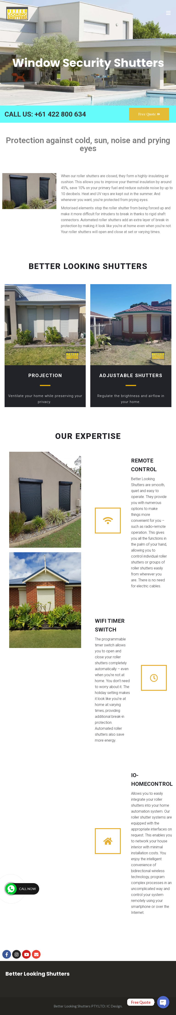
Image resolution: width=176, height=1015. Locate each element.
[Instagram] (16, 954)
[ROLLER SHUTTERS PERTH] (17, 13)
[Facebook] (6, 954)
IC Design (114, 1006)
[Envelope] (36, 954)
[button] (149, 114)
